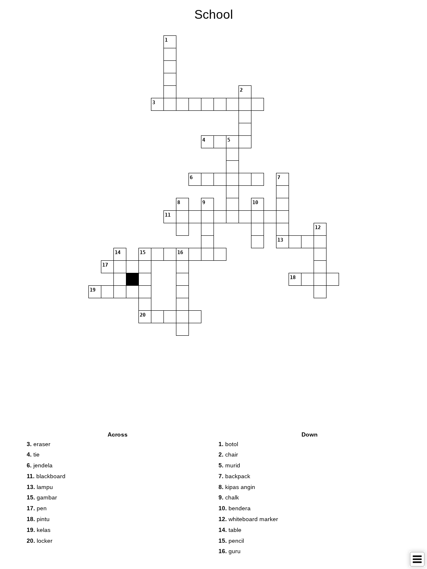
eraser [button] (38, 444)
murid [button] (229, 465)
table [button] (230, 530)
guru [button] (230, 551)
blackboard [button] (46, 476)
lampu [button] (40, 487)
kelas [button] (38, 530)
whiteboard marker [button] (248, 519)
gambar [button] (42, 497)
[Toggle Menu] (417, 559)
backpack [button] (234, 476)
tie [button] (33, 454)
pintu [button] (38, 519)
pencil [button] (231, 540)
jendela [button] (40, 465)
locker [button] (40, 540)
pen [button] (37, 508)
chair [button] (228, 454)
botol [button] (228, 444)
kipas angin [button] (237, 487)
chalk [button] (229, 497)
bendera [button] (235, 508)
